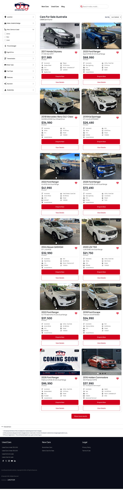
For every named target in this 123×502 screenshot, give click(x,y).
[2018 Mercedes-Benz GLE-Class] (60, 101)
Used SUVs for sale (8, 454)
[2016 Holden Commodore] (102, 362)
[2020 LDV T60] (102, 231)
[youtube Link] (12, 461)
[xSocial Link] (6, 461)
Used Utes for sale (7, 457)
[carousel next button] (78, 36)
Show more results (80, 416)
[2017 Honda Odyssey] (60, 36)
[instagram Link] (9, 461)
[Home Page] (22, 6)
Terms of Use (86, 451)
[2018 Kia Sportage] (102, 101)
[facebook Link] (3, 461)
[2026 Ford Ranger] (102, 166)
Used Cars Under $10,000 (10, 447)
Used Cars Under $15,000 (10, 451)
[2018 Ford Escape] (102, 296)
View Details (60, 82)
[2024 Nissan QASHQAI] (60, 231)
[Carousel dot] (56, 47)
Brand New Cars (47, 447)
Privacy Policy (86, 447)
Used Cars (55, 6)
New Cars (45, 6)
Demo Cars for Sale (48, 451)
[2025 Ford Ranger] (102, 36)
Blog (63, 6)
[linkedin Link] (15, 461)
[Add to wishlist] (76, 52)
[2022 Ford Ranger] (60, 166)
